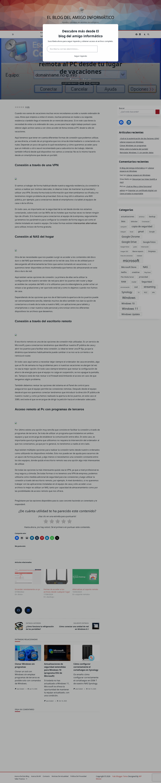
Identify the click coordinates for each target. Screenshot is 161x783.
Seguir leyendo (80, 56)
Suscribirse (105, 49)
